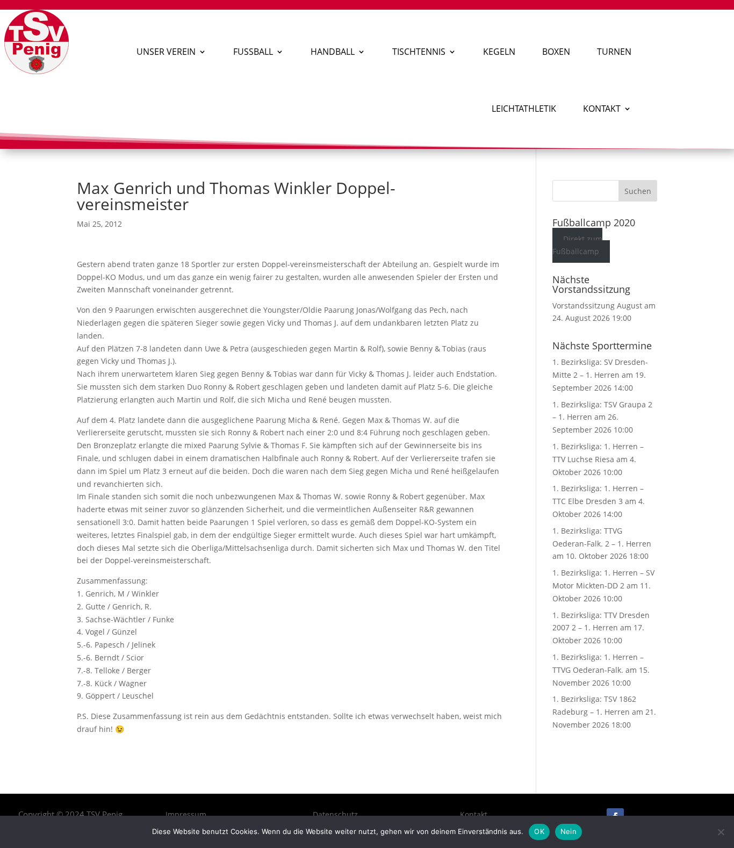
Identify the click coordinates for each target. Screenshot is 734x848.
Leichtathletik (524, 108)
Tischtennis (418, 52)
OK (539, 831)
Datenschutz (335, 814)
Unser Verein (166, 52)
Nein (568, 831)
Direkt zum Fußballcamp (577, 245)
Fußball (253, 52)
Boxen (556, 52)
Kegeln (499, 52)
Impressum (185, 814)
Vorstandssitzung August (597, 305)
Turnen (614, 52)
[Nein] (720, 832)
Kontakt (602, 108)
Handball (333, 52)
